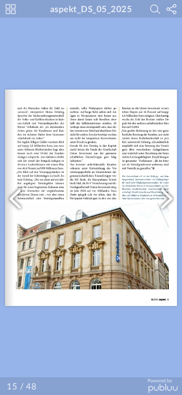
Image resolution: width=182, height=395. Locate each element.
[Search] (155, 9)
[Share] (171, 9)
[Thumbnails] (11, 9)
